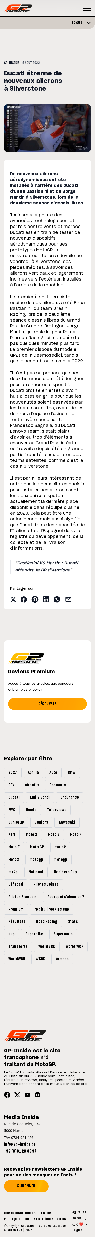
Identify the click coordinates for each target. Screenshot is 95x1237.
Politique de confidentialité (25, 1219)
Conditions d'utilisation (33, 1213)
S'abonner (26, 1186)
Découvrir (47, 704)
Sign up (9, 1213)
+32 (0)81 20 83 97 (20, 1151)
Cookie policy (56, 1219)
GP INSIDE (11, 63)
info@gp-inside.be (20, 1144)
